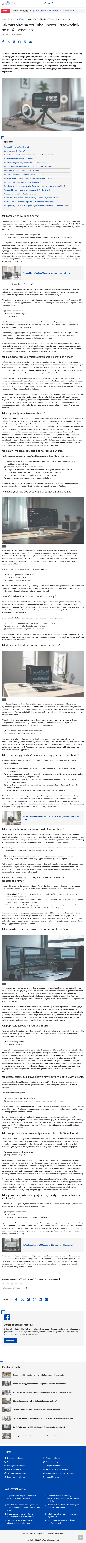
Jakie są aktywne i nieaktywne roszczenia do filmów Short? (27, 190)
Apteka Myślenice (53, 1458)
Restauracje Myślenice (16, 1477)
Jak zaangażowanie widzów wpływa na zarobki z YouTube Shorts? (29, 202)
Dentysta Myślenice (15, 1458)
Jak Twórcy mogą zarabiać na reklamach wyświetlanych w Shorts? (30, 178)
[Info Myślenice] (8, 3)
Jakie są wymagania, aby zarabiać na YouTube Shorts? (24, 163)
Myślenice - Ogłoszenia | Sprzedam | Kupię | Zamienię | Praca (53, 10)
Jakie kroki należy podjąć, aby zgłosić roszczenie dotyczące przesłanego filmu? (34, 186)
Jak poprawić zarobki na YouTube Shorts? (20, 194)
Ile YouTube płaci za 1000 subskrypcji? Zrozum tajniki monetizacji (48, 1245)
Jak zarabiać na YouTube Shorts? (16, 147)
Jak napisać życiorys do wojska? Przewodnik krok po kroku (36, 1436)
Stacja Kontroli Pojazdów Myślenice (60, 1473)
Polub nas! (10, 1340)
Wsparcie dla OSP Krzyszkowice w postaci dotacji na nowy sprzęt (64, 1506)
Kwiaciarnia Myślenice (54, 1462)
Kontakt (25, 1534)
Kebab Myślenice (52, 1477)
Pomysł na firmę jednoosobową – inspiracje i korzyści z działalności (39, 1384)
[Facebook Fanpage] (44, 3)
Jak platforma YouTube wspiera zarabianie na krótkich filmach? (28, 155)
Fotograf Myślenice (53, 1466)
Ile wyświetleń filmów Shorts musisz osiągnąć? (22, 170)
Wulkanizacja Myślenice (16, 1473)
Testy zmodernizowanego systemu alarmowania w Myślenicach (20, 1522)
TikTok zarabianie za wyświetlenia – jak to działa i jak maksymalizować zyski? (51, 818)
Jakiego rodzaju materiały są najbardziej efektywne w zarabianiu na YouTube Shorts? (37, 206)
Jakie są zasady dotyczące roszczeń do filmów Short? (24, 182)
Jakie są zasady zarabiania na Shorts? (18, 159)
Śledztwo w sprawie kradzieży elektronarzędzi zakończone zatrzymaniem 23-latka (63, 1498)
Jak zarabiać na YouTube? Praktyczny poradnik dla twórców (46, 273)
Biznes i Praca (19, 19)
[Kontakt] (48, 3)
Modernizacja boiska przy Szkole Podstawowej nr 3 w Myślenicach (20, 1515)
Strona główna (7, 19)
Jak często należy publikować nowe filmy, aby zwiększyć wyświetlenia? (31, 198)
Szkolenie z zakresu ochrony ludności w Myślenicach (62, 1515)
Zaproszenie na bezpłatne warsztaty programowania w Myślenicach (21, 1497)
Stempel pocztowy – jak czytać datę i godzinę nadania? (35, 1401)
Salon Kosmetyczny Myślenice (57, 1469)
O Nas (32, 1534)
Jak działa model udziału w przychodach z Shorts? (23, 174)
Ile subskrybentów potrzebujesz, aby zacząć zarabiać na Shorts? (29, 166)
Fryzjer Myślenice (14, 1469)
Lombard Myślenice (15, 1462)
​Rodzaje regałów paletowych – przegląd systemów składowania (38, 1375)
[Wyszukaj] (53, 4)
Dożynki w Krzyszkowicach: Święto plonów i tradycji (61, 1522)
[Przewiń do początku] (80, 1537)
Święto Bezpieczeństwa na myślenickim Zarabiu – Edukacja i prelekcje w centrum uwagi (23, 1507)
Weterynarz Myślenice (16, 1466)
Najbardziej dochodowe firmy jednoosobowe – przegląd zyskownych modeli (43, 1392)
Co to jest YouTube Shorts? (14, 151)
